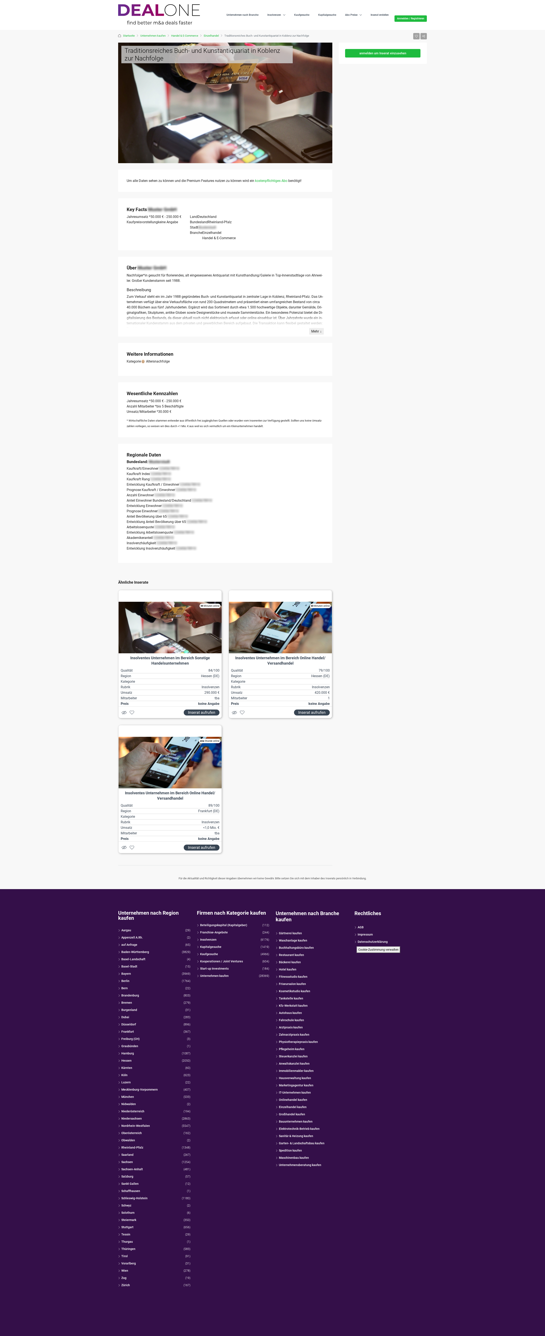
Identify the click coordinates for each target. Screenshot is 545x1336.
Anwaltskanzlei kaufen (294, 1063)
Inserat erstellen (380, 14)
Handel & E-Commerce (184, 35)
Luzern (126, 1082)
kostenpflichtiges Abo (271, 181)
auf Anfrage (129, 944)
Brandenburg (130, 995)
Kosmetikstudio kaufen (294, 991)
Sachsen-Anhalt (132, 1169)
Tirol (124, 1256)
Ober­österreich (131, 1133)
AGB (361, 927)
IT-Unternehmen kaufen (295, 1092)
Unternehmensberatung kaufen (300, 1165)
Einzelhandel (211, 35)
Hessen (126, 1060)
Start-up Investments (214, 968)
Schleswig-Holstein (134, 1198)
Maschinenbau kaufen (294, 1157)
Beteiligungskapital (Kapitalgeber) (223, 925)
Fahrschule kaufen (291, 1020)
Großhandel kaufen (292, 1114)
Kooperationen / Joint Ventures (221, 961)
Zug (123, 1278)
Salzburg (127, 1176)
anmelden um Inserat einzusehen (382, 53)
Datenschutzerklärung (373, 941)
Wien (124, 1270)
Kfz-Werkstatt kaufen (293, 1005)
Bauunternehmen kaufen (296, 1121)
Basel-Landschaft (133, 959)
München (127, 1096)
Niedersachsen (131, 1118)
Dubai (125, 1017)
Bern (124, 988)
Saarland (127, 1154)
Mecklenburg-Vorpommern (139, 1089)
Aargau (126, 930)
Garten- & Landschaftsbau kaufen (301, 1143)
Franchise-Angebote (214, 932)
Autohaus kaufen (290, 1013)
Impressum (365, 934)
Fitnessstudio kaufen (293, 976)
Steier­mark (128, 1220)
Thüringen (128, 1249)
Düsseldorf (128, 1024)
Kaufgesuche (301, 14)
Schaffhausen (130, 1191)
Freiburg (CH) (130, 1039)
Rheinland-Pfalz (132, 1147)
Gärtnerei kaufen (290, 933)
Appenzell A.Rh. (132, 937)
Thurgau (127, 1241)
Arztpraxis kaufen (291, 1027)
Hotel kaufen (287, 969)
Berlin (125, 981)
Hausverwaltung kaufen (295, 1078)
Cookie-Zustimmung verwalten (378, 949)
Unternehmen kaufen (153, 35)
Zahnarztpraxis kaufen (294, 1034)
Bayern (126, 973)
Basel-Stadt (129, 966)
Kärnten (126, 1068)
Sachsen (127, 1162)
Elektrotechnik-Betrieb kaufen (299, 1128)
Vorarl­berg (128, 1263)
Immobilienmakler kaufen (296, 1071)
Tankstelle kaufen (291, 998)
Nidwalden (128, 1104)
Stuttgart (127, 1227)
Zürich (125, 1285)
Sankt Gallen (130, 1183)
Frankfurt (127, 1031)
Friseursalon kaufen (292, 984)
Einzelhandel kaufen (293, 1107)
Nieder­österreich (132, 1111)
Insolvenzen (274, 14)
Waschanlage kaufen (293, 940)
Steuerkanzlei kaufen (293, 1056)
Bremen (126, 1002)
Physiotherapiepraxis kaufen (298, 1042)
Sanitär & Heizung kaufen (296, 1136)
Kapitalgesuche (327, 14)
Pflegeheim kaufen (291, 1049)
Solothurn (128, 1212)
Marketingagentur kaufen (296, 1085)
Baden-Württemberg (135, 952)
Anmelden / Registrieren (410, 18)
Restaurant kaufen (291, 955)
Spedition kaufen (290, 1150)
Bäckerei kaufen (290, 962)
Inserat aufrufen (201, 712)
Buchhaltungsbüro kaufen (296, 947)
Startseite (129, 35)
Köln (124, 1075)
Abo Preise (351, 14)
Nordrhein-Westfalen (135, 1125)
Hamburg (127, 1053)
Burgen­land (129, 1010)
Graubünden (129, 1046)
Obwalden (128, 1140)
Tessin (125, 1234)
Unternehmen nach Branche (242, 14)
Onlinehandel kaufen (293, 1099)
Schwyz (126, 1205)
